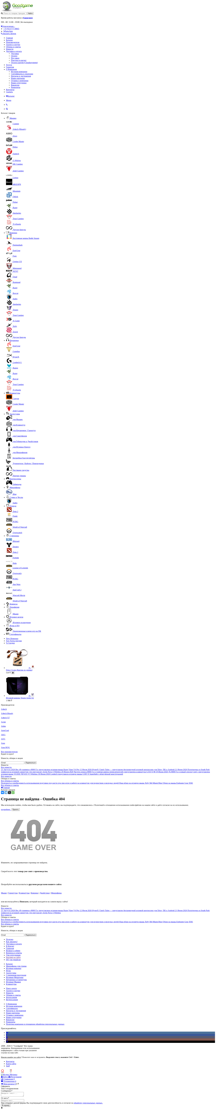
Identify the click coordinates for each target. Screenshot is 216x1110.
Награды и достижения (21, 76)
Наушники (14, 340)
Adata (3, 726)
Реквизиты (15, 87)
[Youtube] (7, 1037)
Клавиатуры (15, 393)
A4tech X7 (5, 718)
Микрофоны (15, 487)
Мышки (13, 118)
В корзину (6, 1105)
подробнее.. (6, 809)
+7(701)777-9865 (11, 29)
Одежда (13, 506)
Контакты (10, 90)
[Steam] (7, 1042)
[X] (9, 792)
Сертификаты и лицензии (22, 74)
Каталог (9, 40)
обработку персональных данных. (88, 1103)
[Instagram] (7, 1039)
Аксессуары (15, 414)
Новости (9, 49)
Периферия (14, 607)
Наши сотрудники (18, 83)
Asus (3, 743)
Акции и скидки (13, 45)
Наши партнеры (18, 78)
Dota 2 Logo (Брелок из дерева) (19, 670)
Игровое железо (16, 617)
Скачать (9, 92)
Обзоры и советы (13, 47)
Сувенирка (14, 536)
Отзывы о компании (19, 81)
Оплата (14, 56)
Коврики (13, 233)
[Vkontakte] (7, 1033)
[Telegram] (6, 792)
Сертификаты (15, 634)
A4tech (4, 709)
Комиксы (14, 604)
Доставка (15, 54)
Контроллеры (15, 479)
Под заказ (15, 58)
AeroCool (5, 730)
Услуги (9, 65)
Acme (3, 722)
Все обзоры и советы (10, 781)
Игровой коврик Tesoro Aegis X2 (20, 698)
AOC (3, 739)
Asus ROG (5, 747)
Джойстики (45, 893)
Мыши (4, 893)
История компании (19, 72)
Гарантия (10, 67)
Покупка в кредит (18, 60)
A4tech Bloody (7, 713)
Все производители (9, 752)
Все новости (6, 767)
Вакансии (15, 85)
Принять (15, 810)
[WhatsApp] (13, 792)
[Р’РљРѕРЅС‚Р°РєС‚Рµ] (2, 792)
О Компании (11, 69)
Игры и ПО (15, 626)
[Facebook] (6, 1035)
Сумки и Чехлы (16, 497)
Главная (9, 38)
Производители (12, 42)
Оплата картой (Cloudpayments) (24, 63)
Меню (8, 100)
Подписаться (31, 763)
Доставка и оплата (14, 51)
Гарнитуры (13, 893)
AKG (3, 735)
